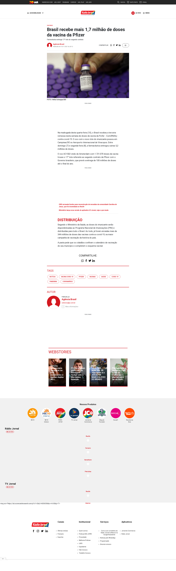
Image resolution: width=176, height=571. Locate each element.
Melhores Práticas (85, 540)
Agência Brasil (58, 44)
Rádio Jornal (126, 534)
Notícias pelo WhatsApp (107, 538)
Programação (104, 541)
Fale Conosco (83, 550)
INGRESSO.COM (47, 2)
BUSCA (123, 2)
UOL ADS (89, 2)
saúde (103, 277)
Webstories (59, 352)
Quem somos (83, 531)
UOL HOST (57, 2)
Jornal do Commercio (128, 531)
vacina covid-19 (67, 277)
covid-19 (115, 277)
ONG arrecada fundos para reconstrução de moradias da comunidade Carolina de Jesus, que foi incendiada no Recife (88, 205)
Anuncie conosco (105, 544)
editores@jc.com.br (68, 303)
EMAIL (145, 2)
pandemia (53, 281)
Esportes (60, 537)
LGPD (80, 543)
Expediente (82, 547)
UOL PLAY (81, 2)
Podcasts (61, 534)
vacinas (93, 277)
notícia (52, 277)
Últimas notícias (63, 531)
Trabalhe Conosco (85, 553)
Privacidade (82, 537)
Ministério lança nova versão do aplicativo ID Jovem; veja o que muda (83, 210)
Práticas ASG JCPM (85, 534)
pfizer (81, 277)
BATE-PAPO (134, 2)
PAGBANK (66, 2)
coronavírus (68, 281)
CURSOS (73, 2)
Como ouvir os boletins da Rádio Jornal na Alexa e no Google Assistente (109, 532)
